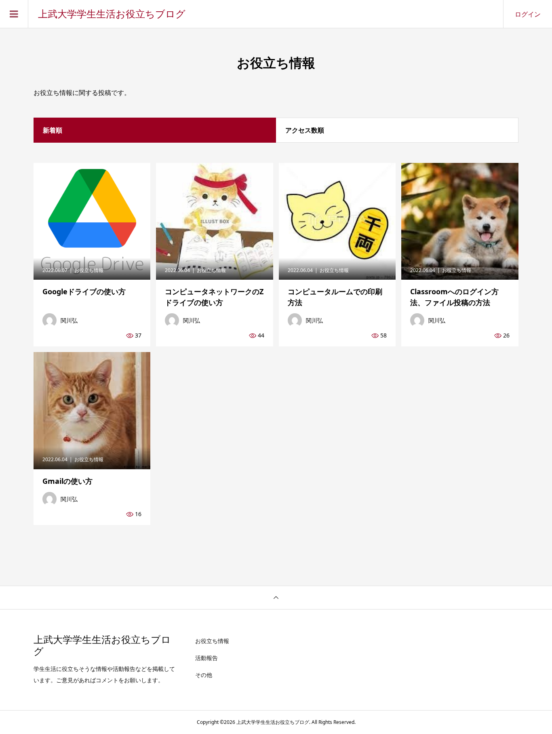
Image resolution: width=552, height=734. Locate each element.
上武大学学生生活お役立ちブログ (111, 14)
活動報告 (206, 658)
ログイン (528, 14)
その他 (203, 675)
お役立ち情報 (212, 641)
